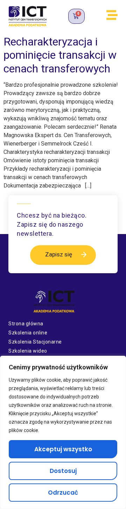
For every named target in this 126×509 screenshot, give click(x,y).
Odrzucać (63, 492)
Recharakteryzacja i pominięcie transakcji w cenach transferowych (60, 55)
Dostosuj (63, 471)
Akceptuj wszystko (63, 449)
